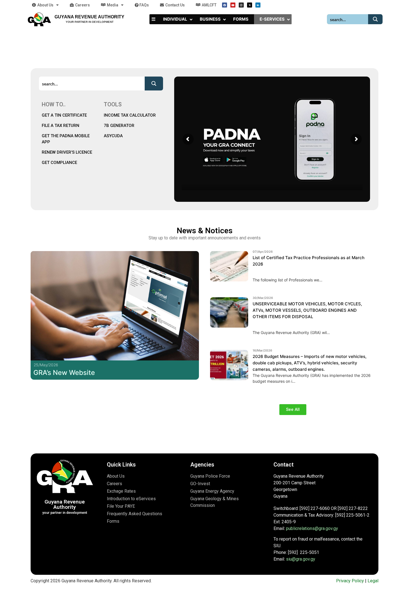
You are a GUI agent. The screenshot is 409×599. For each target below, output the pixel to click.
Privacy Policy (350, 580)
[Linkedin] (257, 5)
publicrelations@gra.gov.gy (312, 528)
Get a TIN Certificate (65, 115)
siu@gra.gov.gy (300, 559)
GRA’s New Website (64, 373)
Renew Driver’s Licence (67, 152)
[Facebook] (224, 5)
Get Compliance (59, 162)
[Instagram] (241, 5)
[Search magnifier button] (375, 19)
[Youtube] (232, 5)
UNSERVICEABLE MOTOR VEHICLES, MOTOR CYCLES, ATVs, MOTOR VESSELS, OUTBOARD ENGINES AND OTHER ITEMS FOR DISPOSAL (307, 310)
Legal (373, 580)
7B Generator (119, 125)
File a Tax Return (60, 125)
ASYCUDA (113, 135)
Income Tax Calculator (130, 115)
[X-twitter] (249, 5)
